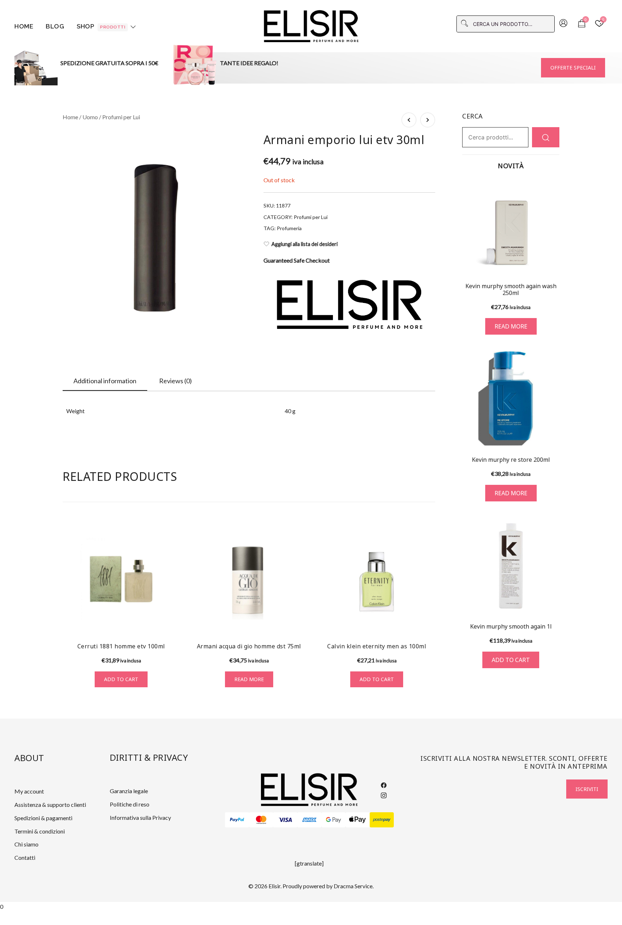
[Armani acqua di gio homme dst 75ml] (248, 578)
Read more (249, 679)
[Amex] (309, 819)
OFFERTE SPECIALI (573, 67)
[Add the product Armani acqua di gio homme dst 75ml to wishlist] (301, 623)
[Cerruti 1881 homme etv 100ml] (121, 578)
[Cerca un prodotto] (545, 137)
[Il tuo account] (563, 23)
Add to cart (121, 679)
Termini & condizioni (39, 831)
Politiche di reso (129, 804)
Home (23, 26)
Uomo (90, 116)
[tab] (105, 381)
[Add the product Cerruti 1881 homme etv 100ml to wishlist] (173, 623)
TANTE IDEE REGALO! (249, 62)
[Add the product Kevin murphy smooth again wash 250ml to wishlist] (553, 263)
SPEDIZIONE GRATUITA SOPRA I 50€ (109, 62)
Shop (101, 26)
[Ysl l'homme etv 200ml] (427, 120)
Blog (55, 26)
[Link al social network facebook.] (384, 784)
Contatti (24, 857)
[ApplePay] (358, 819)
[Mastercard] (261, 819)
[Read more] (510, 227)
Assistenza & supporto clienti (50, 804)
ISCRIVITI (587, 789)
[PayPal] (237, 819)
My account (29, 791)
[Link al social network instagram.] (384, 794)
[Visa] (285, 819)
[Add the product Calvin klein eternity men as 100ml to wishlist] (429, 623)
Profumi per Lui (121, 116)
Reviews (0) (175, 381)
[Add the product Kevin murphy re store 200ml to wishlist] (553, 435)
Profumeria (289, 228)
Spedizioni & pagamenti (43, 817)
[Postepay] (382, 819)
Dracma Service (353, 885)
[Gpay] (333, 819)
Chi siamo (26, 844)
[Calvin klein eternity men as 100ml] (376, 578)
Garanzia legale (129, 790)
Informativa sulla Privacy (140, 817)
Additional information (104, 381)
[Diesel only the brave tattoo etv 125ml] (408, 120)
